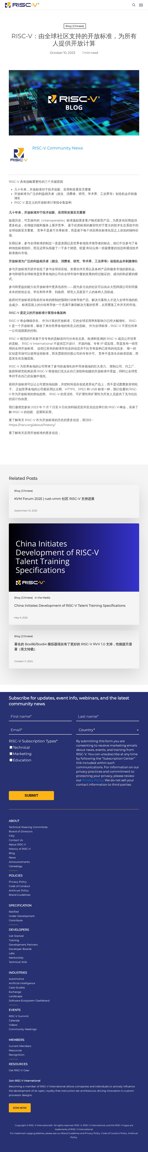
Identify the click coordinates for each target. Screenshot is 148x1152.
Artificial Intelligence (22, 983)
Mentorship (16, 957)
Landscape (15, 996)
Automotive (16, 978)
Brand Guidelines (19, 894)
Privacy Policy (92, 780)
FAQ (11, 835)
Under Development (22, 916)
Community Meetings (23, 1029)
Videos (13, 1024)
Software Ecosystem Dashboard (29, 1000)
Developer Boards (20, 949)
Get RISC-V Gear (19, 1070)
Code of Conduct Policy (114, 1133)
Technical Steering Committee (28, 827)
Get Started (16, 936)
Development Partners (23, 944)
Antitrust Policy (19, 890)
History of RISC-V (20, 848)
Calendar (14, 1020)
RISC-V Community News (57, 148)
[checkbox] (40, 753)
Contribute (16, 920)
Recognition (16, 1054)
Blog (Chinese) (75, 26)
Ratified (14, 911)
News (12, 857)
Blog (12, 853)
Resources (15, 1050)
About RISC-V (17, 844)
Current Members (20, 1046)
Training (14, 940)
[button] (141, 5)
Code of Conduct (19, 886)
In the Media (42, 597)
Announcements (19, 862)
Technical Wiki (18, 962)
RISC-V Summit (19, 1016)
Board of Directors (20, 831)
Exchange (15, 992)
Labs (12, 953)
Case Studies (17, 987)
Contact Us (16, 840)
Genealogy (15, 866)
